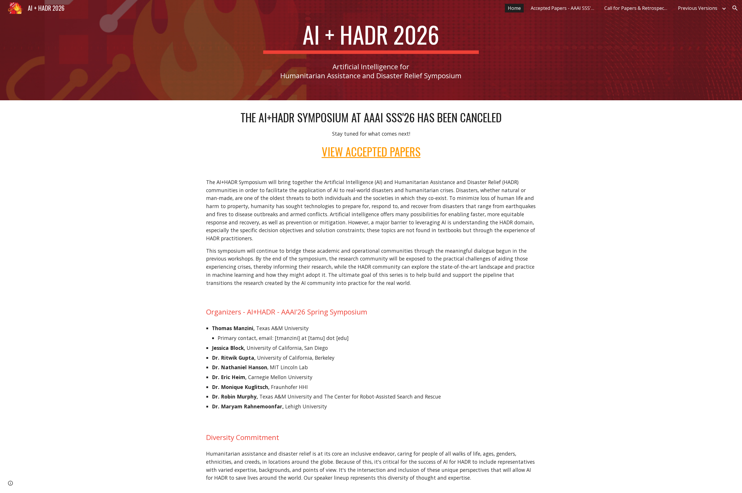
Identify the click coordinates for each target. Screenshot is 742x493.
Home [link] (514, 8)
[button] (735, 8)
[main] (371, 37)
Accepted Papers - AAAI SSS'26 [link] (563, 8)
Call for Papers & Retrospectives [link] (637, 8)
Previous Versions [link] (697, 8)
